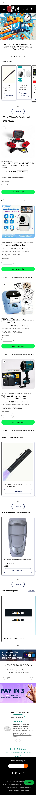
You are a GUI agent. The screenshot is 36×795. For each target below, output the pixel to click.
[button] (4, 9)
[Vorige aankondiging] (3, 2)
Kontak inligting (14, 790)
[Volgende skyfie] (24, 56)
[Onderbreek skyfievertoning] (34, 56)
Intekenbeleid (25, 790)
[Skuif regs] (22, 106)
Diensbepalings (12, 787)
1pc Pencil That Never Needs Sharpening (7, 87)
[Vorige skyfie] (11, 56)
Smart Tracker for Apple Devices (23, 86)
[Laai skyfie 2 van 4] (17, 56)
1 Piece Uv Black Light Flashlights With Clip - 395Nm (17, 484)
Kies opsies (9, 95)
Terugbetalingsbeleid (14, 784)
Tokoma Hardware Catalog (13, 638)
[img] (18, 714)
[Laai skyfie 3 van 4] (19, 56)
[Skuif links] (14, 106)
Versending (12, 174)
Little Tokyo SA (16, 781)
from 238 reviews (17, 717)
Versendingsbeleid (25, 787)
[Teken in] (30, 678)
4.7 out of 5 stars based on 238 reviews (18, 752)
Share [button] (5, 200)
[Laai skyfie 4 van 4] (21, 56)
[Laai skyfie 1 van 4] (14, 56)
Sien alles (18, 111)
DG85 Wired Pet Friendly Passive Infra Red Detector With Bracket (17, 560)
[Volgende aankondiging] (33, 2)
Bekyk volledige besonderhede (22, 200)
